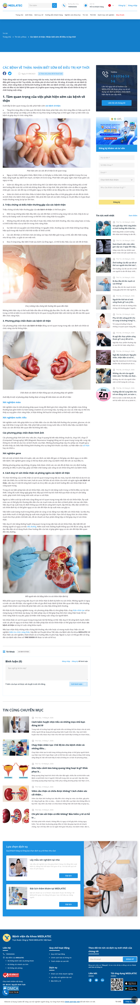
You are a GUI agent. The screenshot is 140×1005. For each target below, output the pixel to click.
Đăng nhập (132, 5)
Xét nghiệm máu (12, 402)
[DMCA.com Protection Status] (11, 990)
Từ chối (118, 1002)
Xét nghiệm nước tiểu (14, 417)
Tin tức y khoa (20, 37)
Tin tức (85, 15)
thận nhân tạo (79, 610)
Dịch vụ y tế (38, 15)
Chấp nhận (129, 1002)
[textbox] (116, 180)
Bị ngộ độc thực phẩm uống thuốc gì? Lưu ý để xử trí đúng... (124, 339)
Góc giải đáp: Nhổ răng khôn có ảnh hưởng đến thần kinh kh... (124, 228)
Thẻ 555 (93, 15)
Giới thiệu (28, 15)
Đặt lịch (68, 875)
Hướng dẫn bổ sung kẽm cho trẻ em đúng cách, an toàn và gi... (125, 394)
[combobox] (117, 179)
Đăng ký (122, 5)
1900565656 (10, 954)
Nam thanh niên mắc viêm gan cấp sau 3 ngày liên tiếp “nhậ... (124, 247)
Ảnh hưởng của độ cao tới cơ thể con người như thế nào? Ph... (124, 265)
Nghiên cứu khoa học (73, 15)
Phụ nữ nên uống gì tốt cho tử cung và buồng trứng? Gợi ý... (124, 320)
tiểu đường (31, 526)
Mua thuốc (120, 15)
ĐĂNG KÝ (130, 959)
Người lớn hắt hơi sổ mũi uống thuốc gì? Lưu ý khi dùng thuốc (123, 302)
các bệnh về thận (53, 106)
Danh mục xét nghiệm (106, 15)
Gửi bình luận (76, 684)
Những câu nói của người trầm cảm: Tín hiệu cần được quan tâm (124, 376)
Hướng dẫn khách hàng (54, 15)
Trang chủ (7, 37)
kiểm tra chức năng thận (19, 632)
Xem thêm (133, 215)
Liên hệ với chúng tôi (116, 103)
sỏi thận (86, 445)
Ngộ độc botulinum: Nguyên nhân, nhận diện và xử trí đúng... (124, 357)
